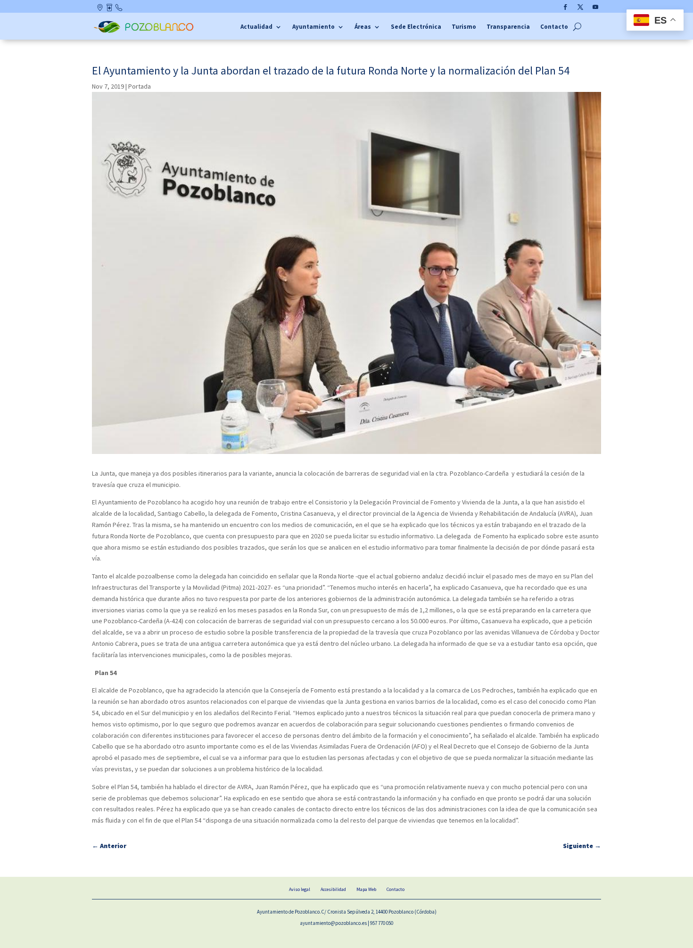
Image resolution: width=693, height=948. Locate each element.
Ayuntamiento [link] (313, 27)
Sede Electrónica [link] (416, 27)
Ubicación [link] (100, 9)
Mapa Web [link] (366, 889)
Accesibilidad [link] (333, 889)
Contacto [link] (119, 9)
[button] (565, 7)
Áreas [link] (363, 27)
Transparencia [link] (508, 27)
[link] (145, 31)
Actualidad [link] (256, 27)
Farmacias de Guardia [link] (110, 9)
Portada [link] (139, 86)
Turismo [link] (464, 27)
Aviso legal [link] (299, 889)
